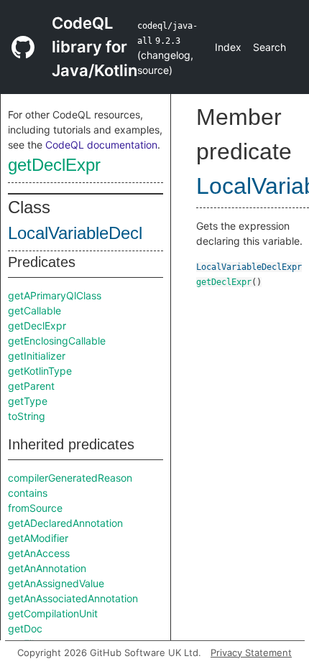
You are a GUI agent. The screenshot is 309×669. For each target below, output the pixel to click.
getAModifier (38, 538)
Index (228, 47)
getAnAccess (39, 553)
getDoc (25, 628)
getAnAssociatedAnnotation (73, 598)
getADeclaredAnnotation (65, 523)
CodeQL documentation (101, 145)
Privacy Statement (251, 652)
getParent (31, 386)
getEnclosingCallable (57, 340)
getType (27, 401)
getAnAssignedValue (56, 583)
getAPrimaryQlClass (54, 295)
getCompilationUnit (53, 613)
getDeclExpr (54, 164)
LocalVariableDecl (75, 233)
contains (27, 493)
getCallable (34, 310)
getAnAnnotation (47, 568)
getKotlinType (40, 371)
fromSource (35, 508)
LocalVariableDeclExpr (249, 267)
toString (26, 416)
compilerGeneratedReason (70, 478)
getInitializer (36, 356)
